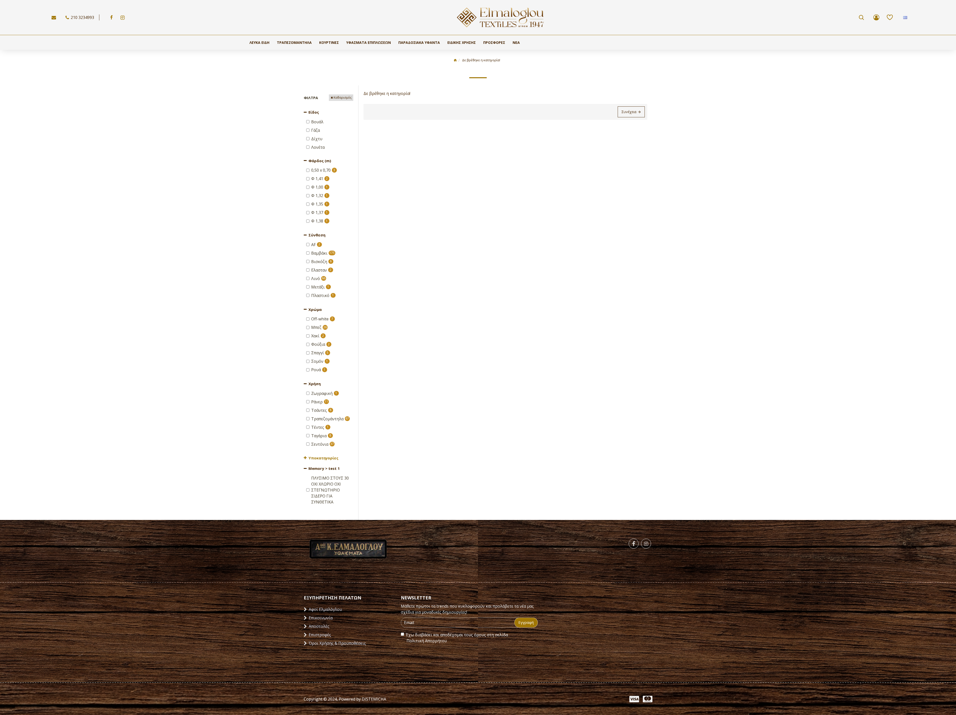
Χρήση (314, 383)
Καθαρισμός (343, 97)
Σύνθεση (316, 234)
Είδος (313, 112)
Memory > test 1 (324, 468)
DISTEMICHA (373, 699)
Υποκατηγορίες (323, 457)
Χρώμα (315, 309)
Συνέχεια (628, 111)
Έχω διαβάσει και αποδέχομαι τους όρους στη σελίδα (457, 638)
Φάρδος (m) (319, 160)
